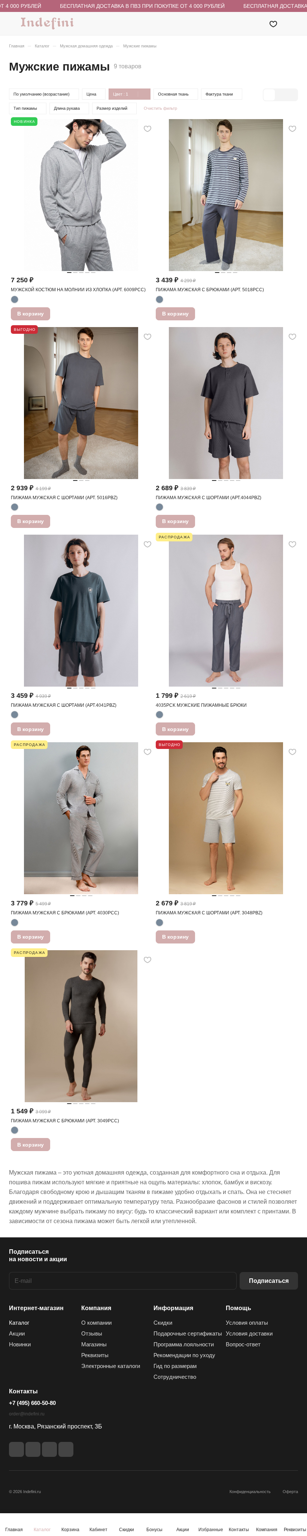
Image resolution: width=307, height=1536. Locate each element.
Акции (17, 1333)
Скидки (163, 1322)
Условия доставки (249, 1333)
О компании (96, 1322)
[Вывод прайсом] (291, 94)
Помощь (238, 1308)
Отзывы (91, 1333)
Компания (96, 1308)
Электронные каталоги (110, 1366)
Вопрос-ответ (243, 1344)
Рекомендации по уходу (184, 1355)
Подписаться (269, 1281)
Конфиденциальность (250, 1491)
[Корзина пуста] (293, 23)
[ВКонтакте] (16, 1449)
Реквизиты (95, 1355)
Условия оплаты (247, 1322)
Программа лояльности (184, 1344)
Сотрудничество (175, 1377)
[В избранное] (147, 129)
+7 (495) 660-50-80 (32, 1403)
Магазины (94, 1344)
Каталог (19, 1322)
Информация (173, 1308)
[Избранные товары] (273, 23)
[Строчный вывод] (280, 94)
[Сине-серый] (14, 299)
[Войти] (254, 23)
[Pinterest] (65, 1449)
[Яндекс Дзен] (49, 1449)
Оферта (290, 1491)
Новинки (20, 1344)
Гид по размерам (175, 1366)
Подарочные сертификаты (188, 1333)
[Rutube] (32, 1449)
